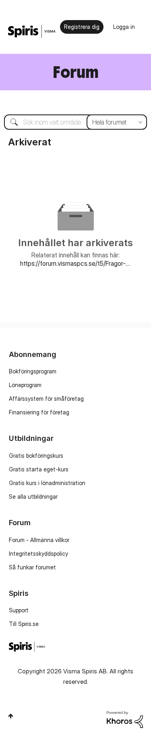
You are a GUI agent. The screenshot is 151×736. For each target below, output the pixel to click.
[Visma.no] (32, 31)
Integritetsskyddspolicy (38, 553)
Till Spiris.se (24, 623)
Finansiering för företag (39, 412)
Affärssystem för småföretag (46, 398)
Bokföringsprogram (32, 371)
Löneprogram (25, 384)
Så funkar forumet (32, 567)
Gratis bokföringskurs (36, 455)
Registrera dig (81, 26)
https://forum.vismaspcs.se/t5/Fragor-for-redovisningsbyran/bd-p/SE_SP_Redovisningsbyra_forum (75, 263)
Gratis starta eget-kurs (38, 469)
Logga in (124, 26)
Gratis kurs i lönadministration (47, 482)
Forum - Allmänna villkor (39, 539)
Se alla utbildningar (33, 496)
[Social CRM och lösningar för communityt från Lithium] (125, 719)
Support (19, 610)
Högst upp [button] (10, 716)
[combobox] (75, 122)
